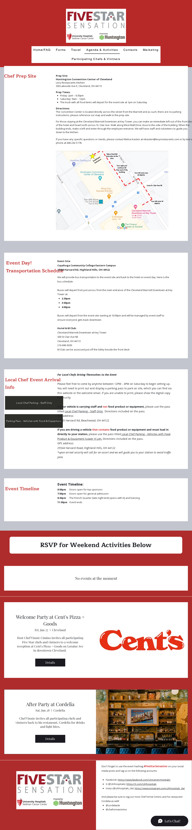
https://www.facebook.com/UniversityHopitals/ (144, 779)
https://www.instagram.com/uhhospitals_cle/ (160, 788)
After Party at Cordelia (50, 704)
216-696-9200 (64, 345)
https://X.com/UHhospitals (141, 784)
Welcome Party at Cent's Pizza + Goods (50, 620)
